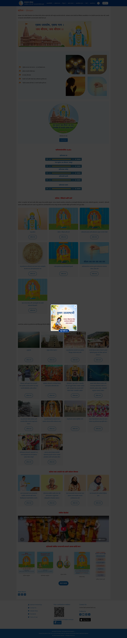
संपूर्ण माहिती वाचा (64, 331)
